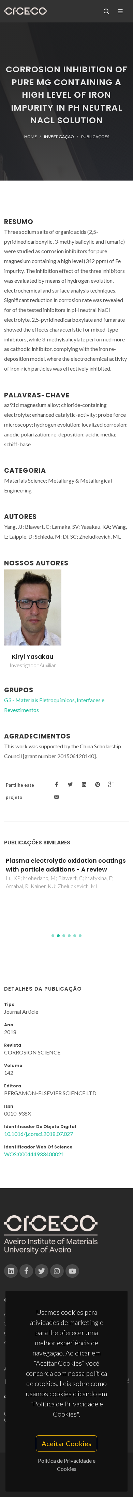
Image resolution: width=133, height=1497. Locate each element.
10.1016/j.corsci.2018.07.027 (38, 1133)
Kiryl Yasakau (33, 657)
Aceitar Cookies (66, 1443)
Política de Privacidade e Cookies (66, 1464)
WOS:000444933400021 (34, 1154)
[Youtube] (72, 1271)
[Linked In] (11, 1271)
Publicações (95, 136)
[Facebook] (26, 1271)
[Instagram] (57, 1271)
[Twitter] (41, 1271)
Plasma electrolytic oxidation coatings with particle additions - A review (66, 865)
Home (30, 136)
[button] (52, 935)
